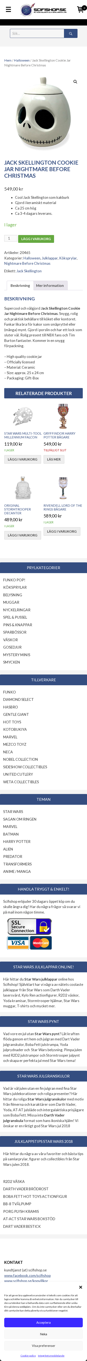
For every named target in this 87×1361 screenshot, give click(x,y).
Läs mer (54, 459)
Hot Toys (12, 722)
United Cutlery (18, 774)
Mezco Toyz (14, 744)
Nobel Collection (20, 759)
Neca (8, 752)
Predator (12, 856)
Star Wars (13, 811)
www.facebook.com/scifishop (27, 1275)
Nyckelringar (16, 610)
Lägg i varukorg (36, 239)
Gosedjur (12, 647)
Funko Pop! (14, 580)
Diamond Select (18, 699)
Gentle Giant (16, 714)
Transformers (17, 864)
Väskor (10, 640)
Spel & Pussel (15, 617)
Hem (7, 60)
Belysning (12, 595)
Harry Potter (16, 841)
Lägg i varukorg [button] (22, 459)
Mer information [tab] (50, 285)
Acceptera (43, 1322)
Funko (9, 692)
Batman (11, 834)
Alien (8, 849)
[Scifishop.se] (43, 9)
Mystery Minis (16, 655)
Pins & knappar (17, 625)
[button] (81, 1287)
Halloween (22, 60)
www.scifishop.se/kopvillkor (26, 1281)
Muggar (11, 602)
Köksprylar (68, 258)
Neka (43, 1334)
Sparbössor (14, 632)
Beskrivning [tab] (20, 285)
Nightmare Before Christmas (27, 263)
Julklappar (50, 258)
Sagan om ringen (20, 819)
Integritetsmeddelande (51, 1355)
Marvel (10, 737)
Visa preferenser (43, 1346)
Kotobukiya (15, 729)
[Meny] (8, 9)
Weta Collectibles (21, 782)
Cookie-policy (28, 1355)
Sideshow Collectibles (25, 767)
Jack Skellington (29, 271)
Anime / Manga (17, 871)
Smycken (11, 662)
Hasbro (10, 707)
